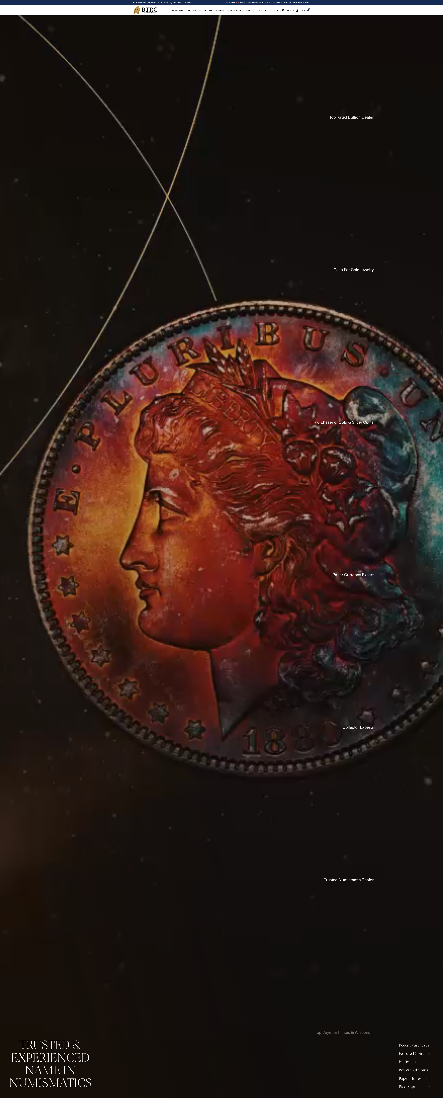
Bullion (208, 10)
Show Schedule (235, 10)
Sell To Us (251, 10)
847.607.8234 (141, 3)
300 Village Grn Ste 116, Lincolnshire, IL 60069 (171, 3)
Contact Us (265, 10)
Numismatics (178, 10)
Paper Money (194, 10)
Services (219, 10)
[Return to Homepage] (145, 10)
